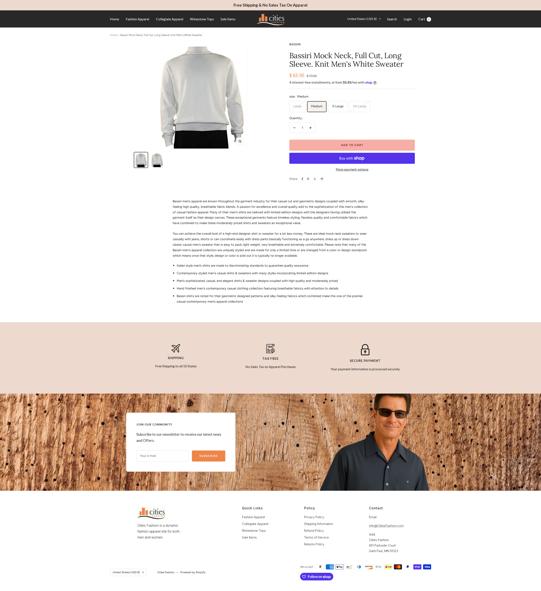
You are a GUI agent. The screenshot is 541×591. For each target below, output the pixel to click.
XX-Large (359, 106)
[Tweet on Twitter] (315, 179)
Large (297, 106)
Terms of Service (316, 537)
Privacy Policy (314, 517)
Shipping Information (318, 524)
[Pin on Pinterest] (308, 179)
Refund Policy (314, 531)
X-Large (337, 106)
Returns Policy (314, 544)
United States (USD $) (362, 19)
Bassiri (295, 44)
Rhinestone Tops (202, 19)
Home (114, 19)
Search (392, 19)
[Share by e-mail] (321, 179)
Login (408, 19)
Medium (316, 106)
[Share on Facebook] (302, 179)
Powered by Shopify (192, 572)
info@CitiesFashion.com (386, 526)
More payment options (352, 169)
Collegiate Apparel (169, 19)
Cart (424, 19)
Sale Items (228, 19)
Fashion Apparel (137, 19)
